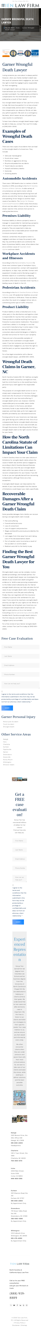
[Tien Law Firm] (20, 5)
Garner (5, 752)
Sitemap (24, 1325)
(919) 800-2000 (28, 357)
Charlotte (6, 744)
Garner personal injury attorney (23, 613)
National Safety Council (23, 263)
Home (18, 28)
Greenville (6, 757)
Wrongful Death (8, 727)
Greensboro (7, 754)
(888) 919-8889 (17, 1295)
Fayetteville (7, 749)
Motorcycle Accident (10, 722)
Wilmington (7, 762)
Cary (4, 742)
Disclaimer (16, 1325)
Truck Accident (8, 724)
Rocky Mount (8, 760)
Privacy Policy (20, 1323)
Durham (6, 747)
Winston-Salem (8, 765)
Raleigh (5, 739)
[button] (4, 53)
